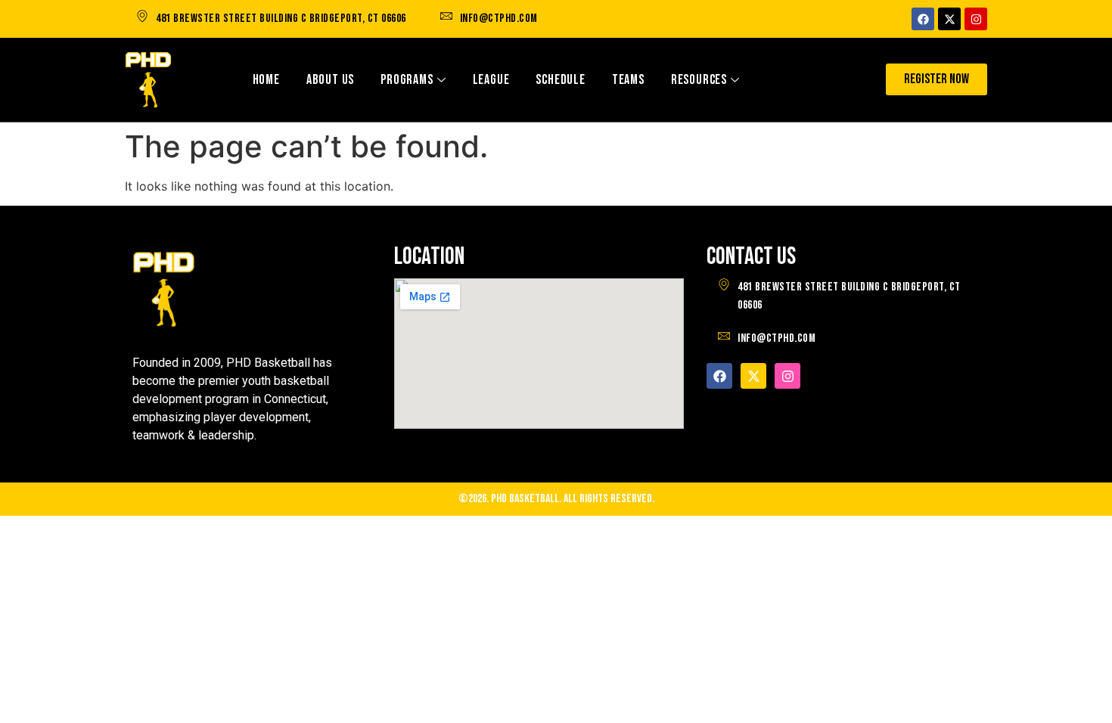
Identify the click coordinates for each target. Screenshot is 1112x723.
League (491, 80)
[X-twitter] (949, 19)
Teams (628, 80)
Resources (699, 80)
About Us (330, 80)
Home (266, 80)
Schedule (560, 80)
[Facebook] (923, 19)
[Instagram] (975, 19)
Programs (407, 80)
